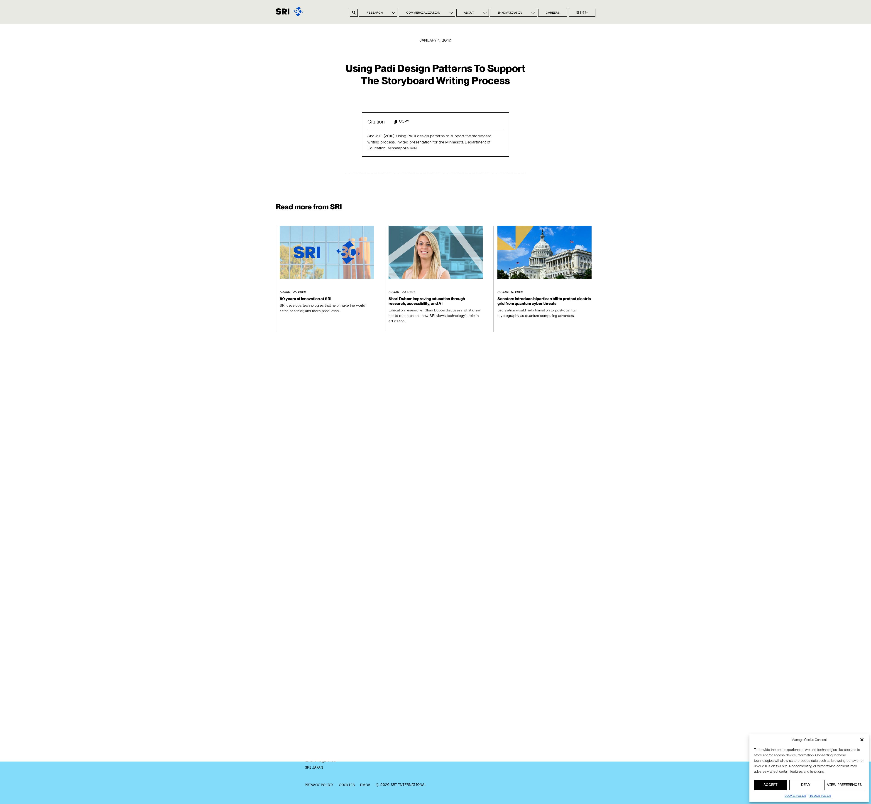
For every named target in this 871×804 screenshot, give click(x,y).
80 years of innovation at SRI (305, 298)
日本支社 (582, 13)
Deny (805, 785)
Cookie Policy (795, 796)
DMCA (365, 785)
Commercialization (423, 13)
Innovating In (510, 13)
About (469, 13)
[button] (862, 739)
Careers (553, 13)
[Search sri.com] (353, 12)
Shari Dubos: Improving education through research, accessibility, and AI (427, 301)
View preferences (844, 785)
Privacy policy (820, 796)
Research (375, 13)
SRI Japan (314, 767)
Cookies (347, 785)
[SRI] (289, 11)
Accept (770, 785)
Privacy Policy (319, 785)
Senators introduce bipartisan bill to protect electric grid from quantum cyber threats (544, 301)
